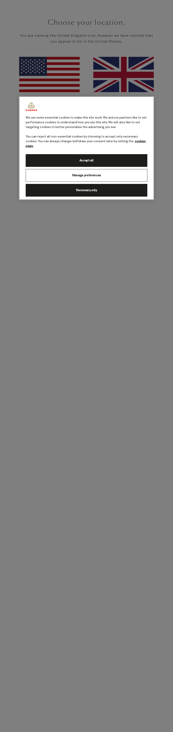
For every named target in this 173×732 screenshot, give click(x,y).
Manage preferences (86, 175)
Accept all (87, 160)
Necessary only (86, 190)
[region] (86, 148)
